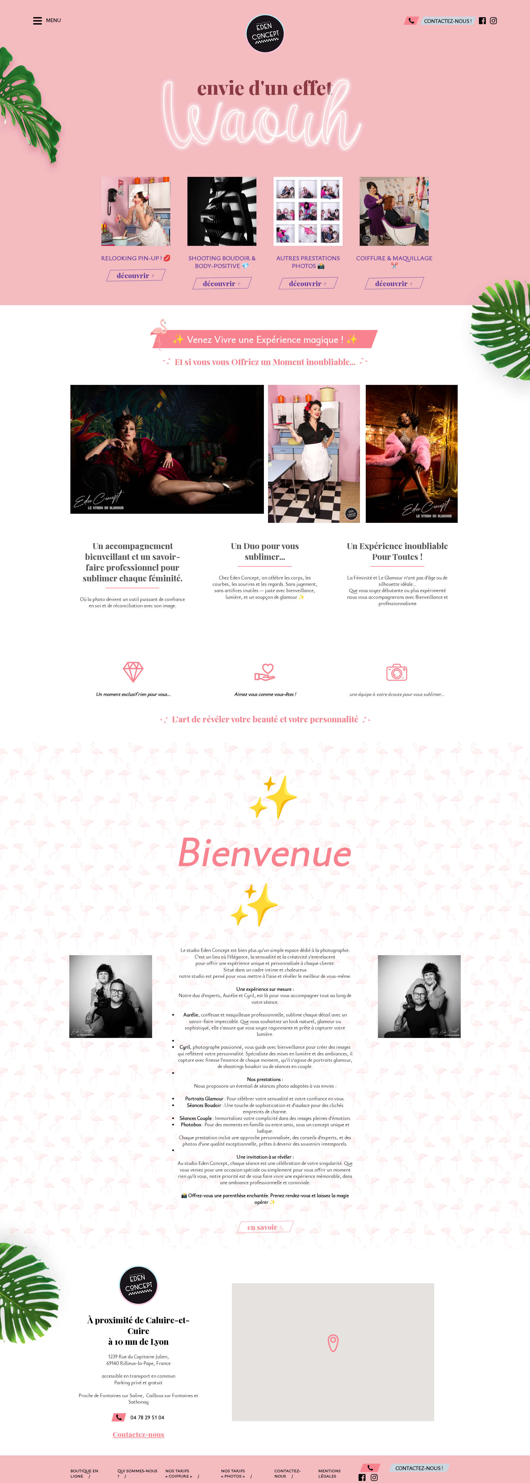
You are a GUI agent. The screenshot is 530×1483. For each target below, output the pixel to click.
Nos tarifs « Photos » (236, 1473)
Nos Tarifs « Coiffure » (182, 1473)
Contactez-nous (138, 1434)
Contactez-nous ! (419, 1468)
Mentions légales (329, 1473)
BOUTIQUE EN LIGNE (84, 1473)
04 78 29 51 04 (148, 1417)
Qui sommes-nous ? (137, 1473)
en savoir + (265, 1226)
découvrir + (136, 275)
